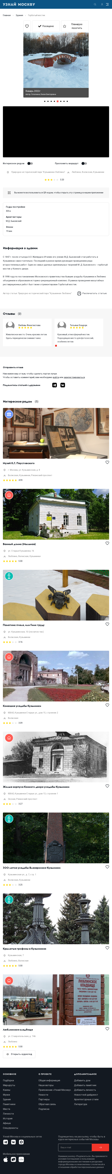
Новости (43, 1094)
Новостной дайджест (86, 1094)
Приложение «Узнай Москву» (54, 1090)
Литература (80, 1104)
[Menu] (107, 4)
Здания (19, 15)
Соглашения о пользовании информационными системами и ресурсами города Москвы (80, 1162)
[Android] (13, 1159)
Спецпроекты (10, 1128)
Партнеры (44, 1099)
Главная (7, 15)
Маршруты (9, 1085)
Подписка (43, 1109)
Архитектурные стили (86, 1099)
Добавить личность (85, 1090)
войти (56, 377)
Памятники (9, 1104)
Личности (8, 1113)
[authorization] (102, 4)
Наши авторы (46, 1085)
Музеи (6, 1094)
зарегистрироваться (74, 377)
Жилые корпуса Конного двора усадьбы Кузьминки (36, 786)
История (7, 1118)
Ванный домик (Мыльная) (19, 544)
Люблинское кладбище (18, 1029)
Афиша (7, 1123)
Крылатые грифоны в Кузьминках (24, 948)
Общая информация (49, 1080)
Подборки (8, 1080)
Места (6, 1109)
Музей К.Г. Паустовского (19, 463)
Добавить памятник (85, 1085)
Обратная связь (47, 1104)
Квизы (6, 1090)
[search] (95, 4)
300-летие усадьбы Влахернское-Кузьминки (32, 867)
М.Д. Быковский (13, 221)
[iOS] (5, 1159)
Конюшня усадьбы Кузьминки (22, 706)
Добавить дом (82, 1080)
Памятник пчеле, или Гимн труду (23, 625)
